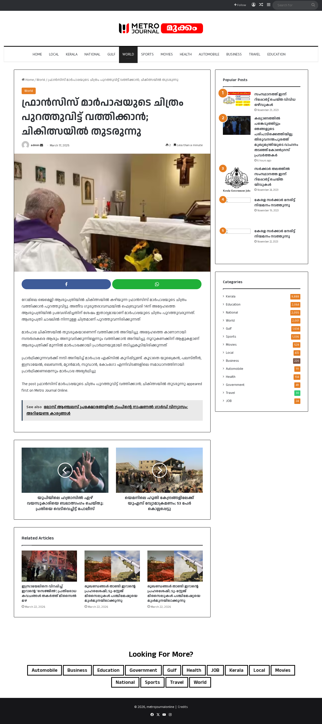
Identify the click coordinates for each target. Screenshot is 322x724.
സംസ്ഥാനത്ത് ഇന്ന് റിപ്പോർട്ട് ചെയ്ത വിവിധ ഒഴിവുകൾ (275, 99)
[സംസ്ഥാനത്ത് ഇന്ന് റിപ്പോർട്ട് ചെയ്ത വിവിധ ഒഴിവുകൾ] (237, 99)
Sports (147, 54)
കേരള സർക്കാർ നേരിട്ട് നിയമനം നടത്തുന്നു (274, 203)
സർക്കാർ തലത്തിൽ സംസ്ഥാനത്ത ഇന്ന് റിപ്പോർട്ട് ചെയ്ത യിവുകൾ (272, 176)
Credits (183, 707)
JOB (229, 400)
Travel (254, 54)
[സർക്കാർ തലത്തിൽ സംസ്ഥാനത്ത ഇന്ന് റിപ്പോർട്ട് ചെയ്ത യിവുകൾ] (237, 180)
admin (35, 145)
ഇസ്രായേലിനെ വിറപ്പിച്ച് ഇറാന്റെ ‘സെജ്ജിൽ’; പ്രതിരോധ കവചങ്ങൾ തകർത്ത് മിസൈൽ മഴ (49, 593)
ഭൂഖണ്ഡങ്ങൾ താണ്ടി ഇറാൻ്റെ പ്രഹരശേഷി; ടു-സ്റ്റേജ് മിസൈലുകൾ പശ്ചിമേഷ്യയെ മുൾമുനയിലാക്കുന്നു (111, 593)
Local (54, 54)
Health (186, 54)
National (92, 54)
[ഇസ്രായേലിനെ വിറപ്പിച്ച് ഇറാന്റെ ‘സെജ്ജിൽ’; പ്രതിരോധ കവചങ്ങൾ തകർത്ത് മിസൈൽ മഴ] (49, 566)
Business (234, 54)
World (128, 54)
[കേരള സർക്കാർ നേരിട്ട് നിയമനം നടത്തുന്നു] (237, 211)
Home (37, 54)
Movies (167, 54)
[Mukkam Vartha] (161, 28)
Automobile (209, 54)
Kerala (71, 54)
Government (235, 384)
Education (276, 54)
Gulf (111, 54)
